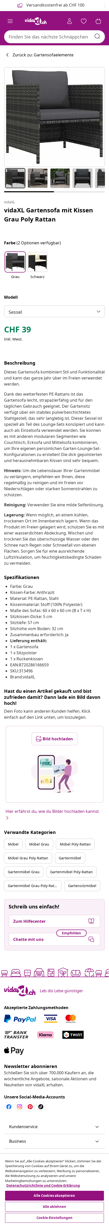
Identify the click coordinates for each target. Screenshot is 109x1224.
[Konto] (69, 21)
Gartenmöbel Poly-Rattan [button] (71, 871)
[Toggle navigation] (10, 21)
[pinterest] (30, 1106)
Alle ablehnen (54, 1206)
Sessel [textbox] (15, 312)
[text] (17, 331)
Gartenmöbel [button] (70, 858)
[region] (54, 1189)
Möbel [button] (13, 844)
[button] (15, 268)
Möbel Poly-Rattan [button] (75, 844)
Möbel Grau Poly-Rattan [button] (28, 858)
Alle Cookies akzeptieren (54, 1195)
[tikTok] (40, 1106)
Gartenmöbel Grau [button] (24, 871)
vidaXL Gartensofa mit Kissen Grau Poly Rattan (48, 214)
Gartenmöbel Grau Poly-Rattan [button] (34, 885)
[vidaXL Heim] (35, 21)
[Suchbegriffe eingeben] (97, 36)
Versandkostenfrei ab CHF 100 (54, 5)
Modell (11, 297)
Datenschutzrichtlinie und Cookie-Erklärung (43, 1185)
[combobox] (54, 36)
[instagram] (19, 1106)
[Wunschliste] (83, 21)
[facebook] (8, 1106)
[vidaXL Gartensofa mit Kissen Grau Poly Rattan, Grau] (54, 117)
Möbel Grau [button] (39, 844)
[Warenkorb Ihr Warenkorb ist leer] (98, 21)
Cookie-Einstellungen (54, 1217)
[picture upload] (55, 773)
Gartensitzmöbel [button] (82, 885)
